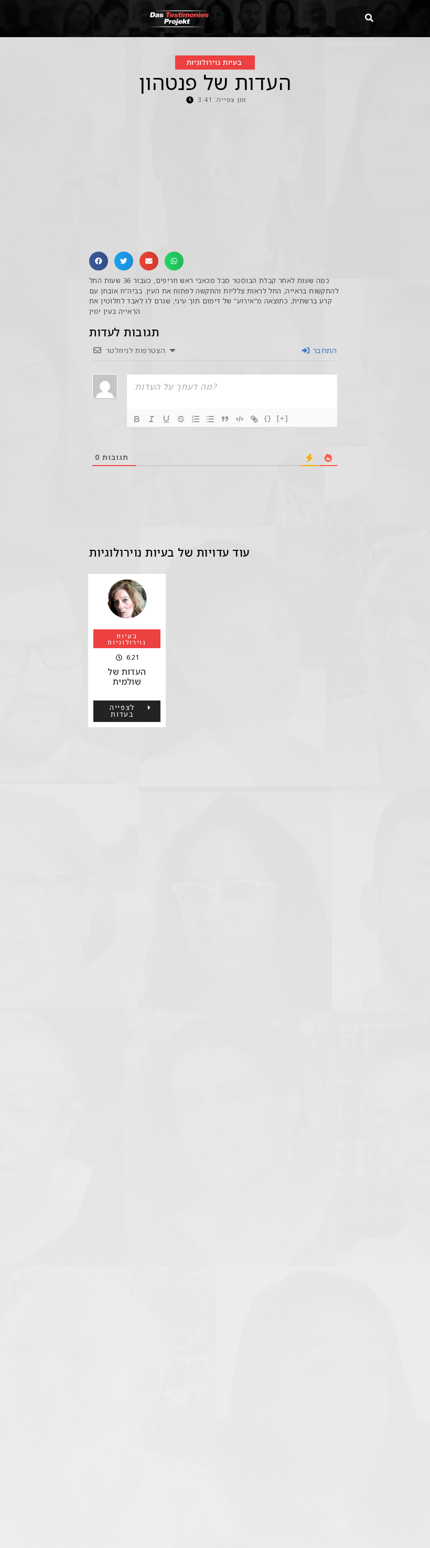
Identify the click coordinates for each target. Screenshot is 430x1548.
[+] (282, 418)
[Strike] (181, 419)
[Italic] (151, 419)
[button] (98, 261)
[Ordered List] (195, 419)
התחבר (324, 350)
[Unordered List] (210, 419)
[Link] (254, 419)
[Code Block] (239, 419)
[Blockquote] (225, 419)
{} (268, 418)
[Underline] (166, 419)
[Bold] (137, 419)
